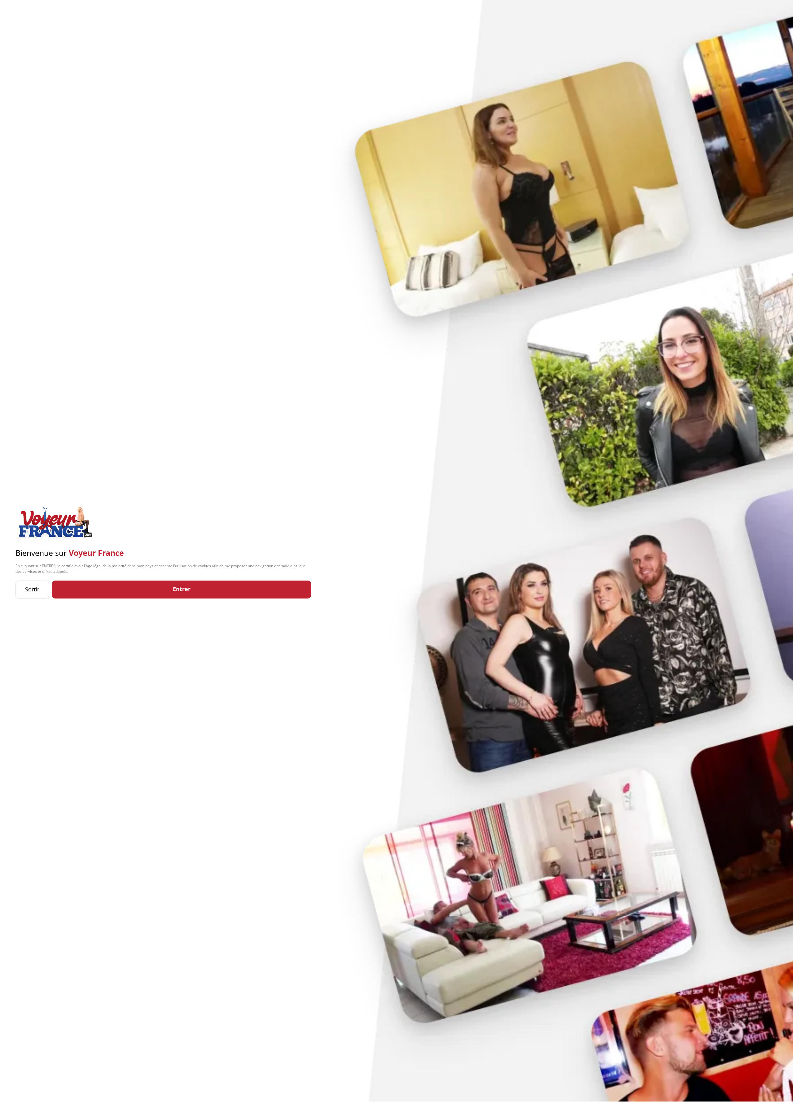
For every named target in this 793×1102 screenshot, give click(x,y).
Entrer (182, 589)
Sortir (32, 589)
